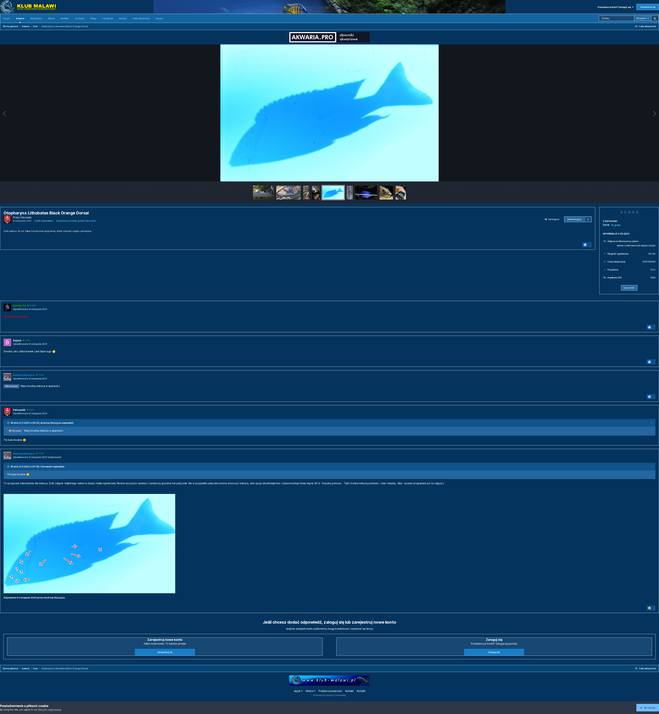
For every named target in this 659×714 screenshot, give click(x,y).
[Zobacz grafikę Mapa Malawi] (350, 192)
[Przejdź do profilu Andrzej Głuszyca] (7, 377)
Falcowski (46, 466)
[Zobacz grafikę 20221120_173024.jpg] (306, 192)
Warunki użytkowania (49, 709)
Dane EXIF (629, 287)
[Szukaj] (655, 18)
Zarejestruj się (647, 6)
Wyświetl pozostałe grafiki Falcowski (76, 220)
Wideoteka (36, 18)
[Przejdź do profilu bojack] (7, 342)
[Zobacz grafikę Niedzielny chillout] (401, 192)
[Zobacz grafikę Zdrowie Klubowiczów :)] (316, 192)
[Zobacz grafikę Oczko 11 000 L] (263, 192)
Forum (6, 18)
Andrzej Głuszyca (51, 422)
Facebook (107, 18)
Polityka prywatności (330, 690)
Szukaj (122, 18)
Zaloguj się (494, 652)
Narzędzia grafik (642, 175)
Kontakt (65, 18)
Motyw (310, 690)
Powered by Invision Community (329, 695)
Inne (606, 225)
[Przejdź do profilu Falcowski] (7, 219)
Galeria (20, 18)
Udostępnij (553, 219)
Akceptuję (649, 707)
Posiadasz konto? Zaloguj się (615, 7)
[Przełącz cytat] (8, 422)
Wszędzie (641, 18)
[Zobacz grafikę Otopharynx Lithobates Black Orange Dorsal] (333, 192)
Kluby (93, 18)
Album (51, 18)
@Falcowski (11, 386)
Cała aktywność (141, 18)
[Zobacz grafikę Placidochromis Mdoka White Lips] (366, 192)
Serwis (159, 18)
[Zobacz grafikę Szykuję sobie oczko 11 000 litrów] (288, 192)
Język (297, 690)
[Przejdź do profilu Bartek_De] (7, 307)
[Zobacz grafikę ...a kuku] (386, 192)
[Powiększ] (329, 113)
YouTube (79, 18)
